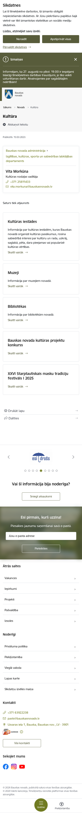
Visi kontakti (22, 743)
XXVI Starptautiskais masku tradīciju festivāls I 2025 (38, 375)
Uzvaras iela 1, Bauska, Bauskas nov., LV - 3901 (38, 724)
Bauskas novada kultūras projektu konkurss (36, 342)
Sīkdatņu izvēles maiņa (19, 689)
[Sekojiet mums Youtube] (22, 766)
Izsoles (9, 621)
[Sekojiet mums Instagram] (14, 766)
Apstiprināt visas (60, 39)
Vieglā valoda (13, 668)
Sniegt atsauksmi (41, 496)
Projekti (9, 599)
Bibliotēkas (17, 306)
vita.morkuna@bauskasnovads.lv (31, 186)
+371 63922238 (18, 712)
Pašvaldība (11, 610)
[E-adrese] (10, 732)
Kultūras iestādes (22, 221)
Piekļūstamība (13, 657)
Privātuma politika (16, 646)
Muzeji (13, 272)
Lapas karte (12, 678)
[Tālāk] (73, 457)
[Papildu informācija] (21, 731)
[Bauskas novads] (23, 98)
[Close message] (75, 59)
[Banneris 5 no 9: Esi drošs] (41, 457)
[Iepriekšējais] (8, 457)
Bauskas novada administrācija (25, 150)
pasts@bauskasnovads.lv (23, 718)
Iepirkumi (11, 589)
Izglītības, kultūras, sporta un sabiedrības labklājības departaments (39, 159)
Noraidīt (21, 39)
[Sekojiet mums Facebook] (6, 766)
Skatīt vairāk (15, 252)
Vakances (11, 578)
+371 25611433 (20, 182)
